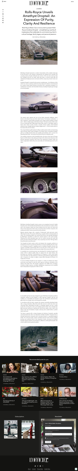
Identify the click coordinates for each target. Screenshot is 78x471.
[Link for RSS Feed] (42, 466)
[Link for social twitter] (35, 466)
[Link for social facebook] (37, 466)
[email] (3, 10)
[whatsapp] (3, 20)
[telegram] (3, 23)
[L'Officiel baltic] (39, 3)
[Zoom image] (39, 102)
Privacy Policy (40, 469)
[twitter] (3, 18)
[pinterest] (3, 14)
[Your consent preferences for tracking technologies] (76, 469)
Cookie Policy (47, 469)
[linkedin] (3, 16)
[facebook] (3, 12)
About (29, 469)
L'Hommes (39, 8)
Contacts (34, 469)
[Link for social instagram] (40, 466)
